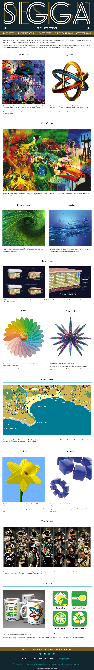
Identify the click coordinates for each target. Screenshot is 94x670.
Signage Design (18, 664)
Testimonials (76, 664)
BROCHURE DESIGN (26, 33)
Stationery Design (69, 663)
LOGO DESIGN (9, 33)
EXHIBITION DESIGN (64, 33)
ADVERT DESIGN (45, 33)
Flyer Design (34, 664)
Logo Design (23, 663)
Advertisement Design (59, 663)
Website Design (49, 663)
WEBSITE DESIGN (83, 33)
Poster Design (27, 664)
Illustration (60, 664)
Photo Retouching (68, 664)
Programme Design (52, 664)
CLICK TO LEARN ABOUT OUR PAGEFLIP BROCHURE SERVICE (47, 649)
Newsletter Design (78, 663)
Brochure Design (31, 663)
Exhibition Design (40, 663)
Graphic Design (15, 663)
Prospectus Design (42, 664)
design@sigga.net (64, 658)
